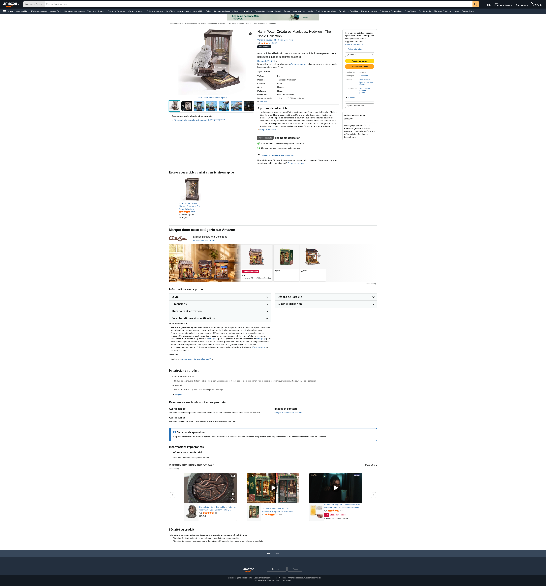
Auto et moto (299, 11)
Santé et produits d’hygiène (225, 11)
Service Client (468, 11)
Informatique (246, 11)
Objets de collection (259, 23)
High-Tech (170, 11)
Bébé (208, 11)
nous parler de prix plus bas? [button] (196, 359)
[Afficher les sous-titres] (233, 476)
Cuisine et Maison (176, 23)
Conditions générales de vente (240, 578)
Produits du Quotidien (348, 11)
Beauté (287, 11)
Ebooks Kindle (424, 11)
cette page (213, 339)
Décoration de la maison (217, 23)
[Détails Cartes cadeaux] (143, 11)
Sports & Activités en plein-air (268, 11)
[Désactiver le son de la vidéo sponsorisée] (233, 499)
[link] (190, 206)
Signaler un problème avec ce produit (277, 155)
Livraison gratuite (369, 11)
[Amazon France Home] (248, 570)
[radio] (174, 106)
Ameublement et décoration (195, 23)
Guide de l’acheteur (117, 11)
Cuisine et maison (155, 11)
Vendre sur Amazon (96, 11)
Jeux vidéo (198, 11)
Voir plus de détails (267, 130)
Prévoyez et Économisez (391, 11)
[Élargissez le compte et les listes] (511, 5)
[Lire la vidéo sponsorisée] (273, 488)
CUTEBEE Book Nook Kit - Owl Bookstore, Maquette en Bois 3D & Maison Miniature (277, 510)
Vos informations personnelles (265, 578)
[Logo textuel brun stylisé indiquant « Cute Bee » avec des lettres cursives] (178, 238)
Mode (310, 11)
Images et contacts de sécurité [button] (288, 412)
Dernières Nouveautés (74, 11)
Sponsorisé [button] (370, 284)
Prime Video (410, 11)
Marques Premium (442, 11)
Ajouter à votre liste (355, 106)
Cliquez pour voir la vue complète (212, 97)
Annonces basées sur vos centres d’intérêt (304, 578)
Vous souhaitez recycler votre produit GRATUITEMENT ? (199, 120)
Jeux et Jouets (184, 11)
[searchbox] (258, 4)
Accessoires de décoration (239, 23)
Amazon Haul (22, 11)
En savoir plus (258, 347)
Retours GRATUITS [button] (354, 44)
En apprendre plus (295, 163)
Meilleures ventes (39, 11)
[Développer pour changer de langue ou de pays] (490, 5)
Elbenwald (363, 76)
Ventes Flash (56, 11)
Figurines (272, 23)
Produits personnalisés (326, 11)
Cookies (282, 578)
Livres (456, 11)
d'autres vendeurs (298, 64)
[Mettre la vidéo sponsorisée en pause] (233, 494)
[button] (8, 11)
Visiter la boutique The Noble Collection (275, 40)
